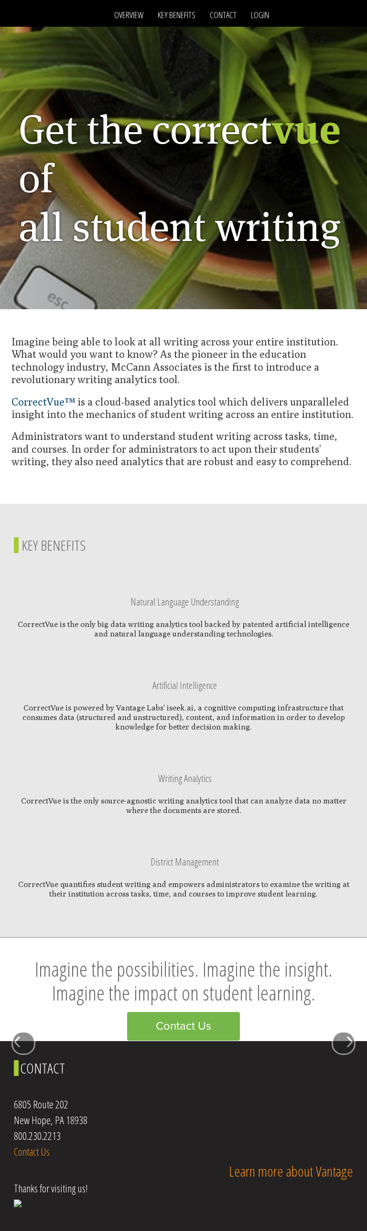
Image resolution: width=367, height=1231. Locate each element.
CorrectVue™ (43, 402)
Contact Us (183, 1026)
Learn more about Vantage (291, 1171)
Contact (223, 15)
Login (260, 15)
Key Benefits (176, 15)
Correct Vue (59, 14)
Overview (128, 15)
